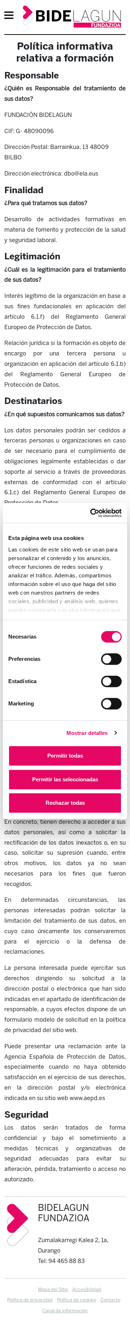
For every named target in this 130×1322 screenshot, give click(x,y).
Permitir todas (65, 756)
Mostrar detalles (87, 733)
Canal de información (65, 1310)
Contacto (110, 1300)
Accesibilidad (86, 1289)
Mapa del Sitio (53, 1289)
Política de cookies (76, 1300)
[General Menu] (11, 16)
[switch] (111, 659)
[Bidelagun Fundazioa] (72, 17)
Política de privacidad (30, 1300)
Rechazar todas (65, 803)
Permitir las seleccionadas (65, 779)
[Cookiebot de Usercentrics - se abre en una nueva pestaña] (92, 513)
